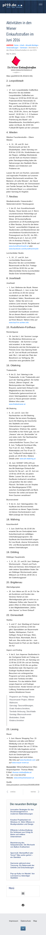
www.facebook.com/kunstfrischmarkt (23, 249)
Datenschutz (26, 921)
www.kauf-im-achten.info (19, 322)
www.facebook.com (28, 760)
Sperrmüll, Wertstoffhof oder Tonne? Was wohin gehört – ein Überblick (21, 855)
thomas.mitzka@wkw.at (22, 772)
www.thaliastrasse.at (17, 404)
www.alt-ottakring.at (28, 459)
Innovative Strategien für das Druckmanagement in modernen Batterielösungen (22, 811)
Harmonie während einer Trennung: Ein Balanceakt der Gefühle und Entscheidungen (22, 865)
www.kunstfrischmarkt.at (18, 246)
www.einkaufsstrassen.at (24, 778)
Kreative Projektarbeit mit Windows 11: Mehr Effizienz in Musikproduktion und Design (22, 822)
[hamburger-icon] (40, 4)
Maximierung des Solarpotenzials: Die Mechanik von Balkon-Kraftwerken (22, 845)
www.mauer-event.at (20, 763)
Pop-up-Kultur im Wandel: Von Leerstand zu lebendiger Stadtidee (22, 876)
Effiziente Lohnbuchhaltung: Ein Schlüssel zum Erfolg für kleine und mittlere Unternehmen (21, 833)
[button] (23, 893)
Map (35, 921)
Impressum (13, 921)
